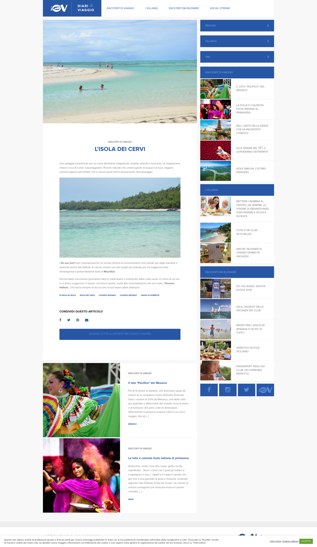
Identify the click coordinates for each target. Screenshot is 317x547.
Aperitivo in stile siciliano (248, 349)
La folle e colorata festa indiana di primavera (158, 458)
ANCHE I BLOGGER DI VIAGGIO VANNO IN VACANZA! (249, 252)
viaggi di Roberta (150, 295)
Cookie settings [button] (290, 541)
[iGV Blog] (72, 8)
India (131, 499)
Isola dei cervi (87, 295)
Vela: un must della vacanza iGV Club (250, 308)
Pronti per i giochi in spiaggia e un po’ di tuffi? (250, 329)
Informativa (276, 541)
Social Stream (220, 8)
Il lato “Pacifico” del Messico (147, 383)
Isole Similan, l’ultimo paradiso (251, 170)
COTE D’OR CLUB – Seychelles (247, 232)
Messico (132, 424)
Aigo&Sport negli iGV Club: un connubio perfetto (250, 370)
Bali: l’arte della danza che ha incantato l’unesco (252, 129)
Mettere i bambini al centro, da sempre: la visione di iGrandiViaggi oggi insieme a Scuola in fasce (252, 209)
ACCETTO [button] (306, 541)
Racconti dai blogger (184, 8)
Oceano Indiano (107, 295)
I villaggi (151, 8)
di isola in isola (67, 295)
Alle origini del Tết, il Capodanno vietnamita (252, 149)
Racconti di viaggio (120, 8)
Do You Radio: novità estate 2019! (250, 288)
